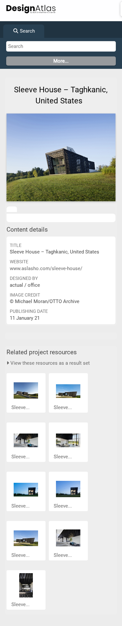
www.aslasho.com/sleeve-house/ (46, 268)
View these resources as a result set (49, 363)
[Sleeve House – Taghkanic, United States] (61, 157)
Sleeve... (21, 407)
